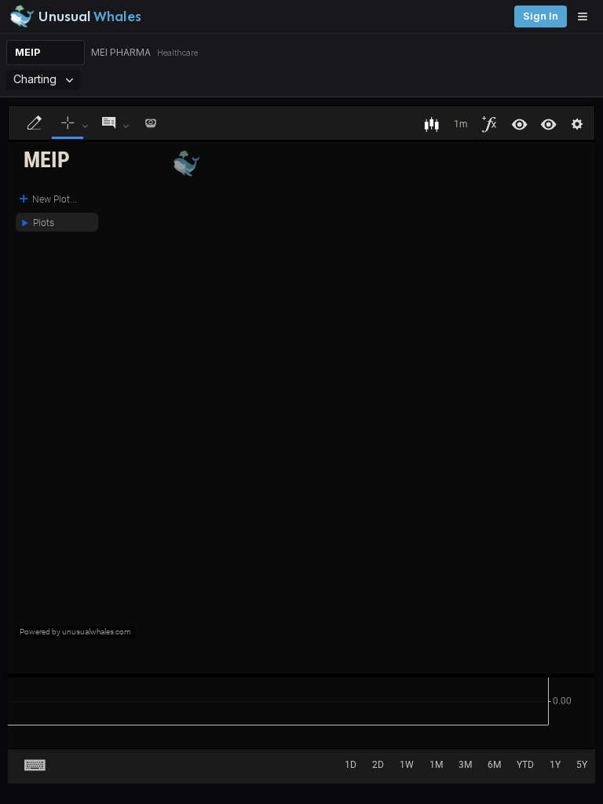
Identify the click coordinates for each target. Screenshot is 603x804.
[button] (49, 162)
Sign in (540, 16)
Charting (35, 79)
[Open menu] (586, 16)
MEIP (27, 52)
